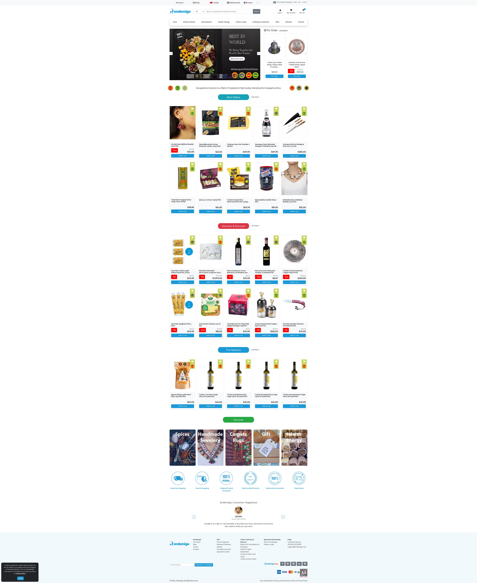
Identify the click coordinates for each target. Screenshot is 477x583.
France (249, 3)
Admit (20, 578)
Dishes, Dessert (189, 22)
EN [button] (299, 2)
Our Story (196, 545)
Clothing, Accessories (260, 22)
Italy (198, 3)
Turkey (216, 3)
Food (175, 22)
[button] (171, 53)
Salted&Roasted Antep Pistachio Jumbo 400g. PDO (210, 145)
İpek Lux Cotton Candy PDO (210, 200)
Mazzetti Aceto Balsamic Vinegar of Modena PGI (265, 271)
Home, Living (241, 22)
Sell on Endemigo (270, 545)
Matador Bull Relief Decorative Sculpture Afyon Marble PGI (210, 272)
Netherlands (235, 3)
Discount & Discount (233, 226)
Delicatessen (206, 22)
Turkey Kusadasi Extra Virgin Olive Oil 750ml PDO (266, 395)
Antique (288, 22)
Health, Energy (224, 22)
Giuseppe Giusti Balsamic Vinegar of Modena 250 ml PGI (265, 146)
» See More (283, 31)
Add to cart (183, 211)
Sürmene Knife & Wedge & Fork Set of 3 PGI (293, 145)
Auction (301, 22)
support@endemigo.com (297, 550)
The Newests (233, 350)
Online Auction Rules (248, 562)
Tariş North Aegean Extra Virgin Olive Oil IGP (181, 201)
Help (295, 2)
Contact (196, 553)
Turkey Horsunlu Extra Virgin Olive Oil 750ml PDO (294, 395)
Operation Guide (223, 555)
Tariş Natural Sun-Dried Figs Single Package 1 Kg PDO (238, 325)
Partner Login (269, 548)
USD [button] (304, 2)
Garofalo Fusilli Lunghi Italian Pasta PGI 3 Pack (180, 271)
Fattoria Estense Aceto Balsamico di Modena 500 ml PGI (238, 272)
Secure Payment (223, 545)
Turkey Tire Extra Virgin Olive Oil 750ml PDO (208, 395)
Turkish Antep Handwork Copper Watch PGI (293, 271)
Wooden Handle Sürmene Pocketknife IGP (293, 325)
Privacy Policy (21, 573)
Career (195, 550)
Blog (195, 548)
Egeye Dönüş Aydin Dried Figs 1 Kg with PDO (181, 395)
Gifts (277, 22)
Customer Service (294, 545)
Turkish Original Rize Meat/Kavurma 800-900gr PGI (237, 202)
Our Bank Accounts (224, 553)
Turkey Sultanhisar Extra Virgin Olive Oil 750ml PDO (237, 395)
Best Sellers (233, 97)
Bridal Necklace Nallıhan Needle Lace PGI (292, 201)
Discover (238, 419)
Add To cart (183, 282)
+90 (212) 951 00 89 (294, 548)
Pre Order (274, 76)
